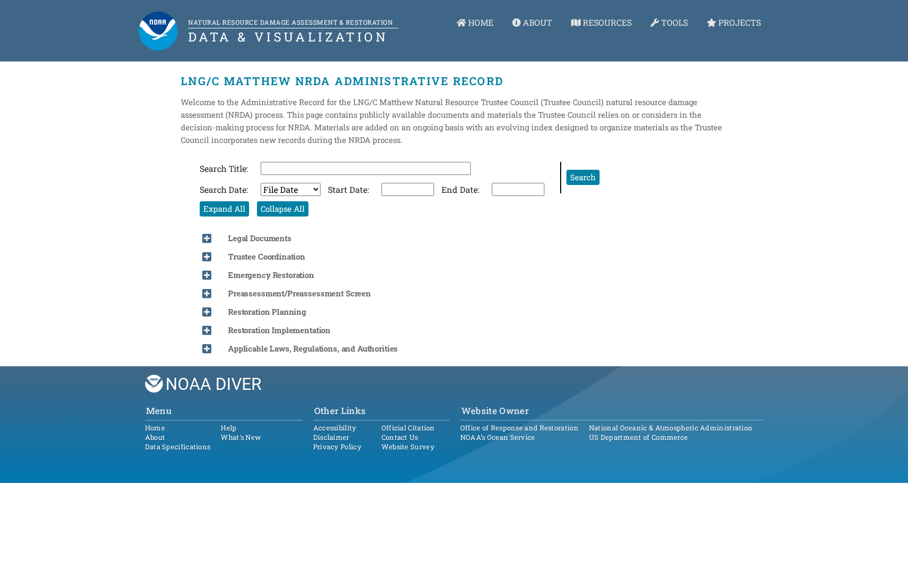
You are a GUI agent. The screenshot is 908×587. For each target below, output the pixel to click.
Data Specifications (178, 446)
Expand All (224, 208)
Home (155, 427)
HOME (479, 22)
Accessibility (335, 427)
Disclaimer (331, 437)
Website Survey (408, 446)
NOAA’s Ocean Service (497, 437)
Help (228, 427)
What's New (241, 437)
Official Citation (408, 427)
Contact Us (399, 437)
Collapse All (283, 208)
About (155, 437)
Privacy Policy (337, 446)
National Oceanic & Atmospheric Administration (671, 427)
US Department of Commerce (638, 437)
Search (583, 177)
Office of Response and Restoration (519, 427)
